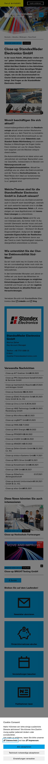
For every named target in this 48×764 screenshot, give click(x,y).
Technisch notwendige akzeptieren (24, 753)
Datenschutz (12, 740)
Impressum (34, 740)
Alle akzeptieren (24, 747)
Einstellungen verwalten (24, 758)
